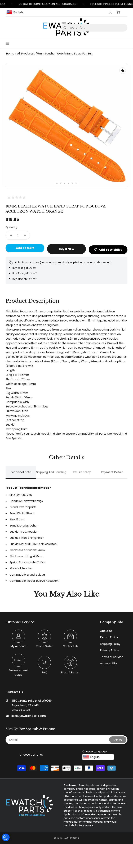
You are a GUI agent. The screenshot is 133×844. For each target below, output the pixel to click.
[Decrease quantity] (11, 235)
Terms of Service (111, 657)
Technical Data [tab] (20, 472)
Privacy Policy (109, 650)
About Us (106, 631)
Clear (119, 28)
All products (25, 54)
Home (10, 54)
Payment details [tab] (112, 472)
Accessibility (108, 663)
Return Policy (109, 637)
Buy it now (66, 249)
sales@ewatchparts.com (28, 716)
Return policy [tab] (82, 472)
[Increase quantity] (25, 235)
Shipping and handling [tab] (51, 472)
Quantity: (12, 227)
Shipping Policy (110, 644)
